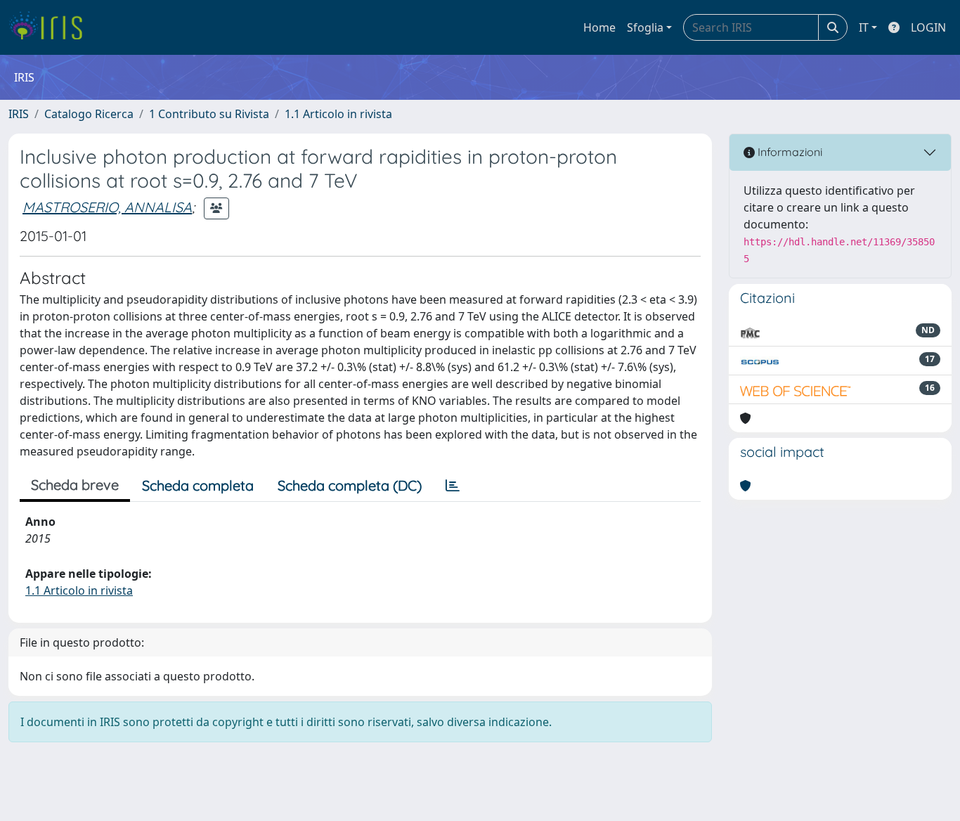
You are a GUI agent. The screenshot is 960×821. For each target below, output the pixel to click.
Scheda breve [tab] (75, 484)
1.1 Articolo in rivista (338, 114)
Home (599, 27)
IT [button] (864, 27)
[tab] (453, 485)
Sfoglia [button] (645, 27)
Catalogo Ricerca (89, 114)
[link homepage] (50, 27)
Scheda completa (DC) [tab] (350, 485)
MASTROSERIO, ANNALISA (107, 207)
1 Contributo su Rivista (209, 114)
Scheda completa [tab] (198, 485)
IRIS (18, 114)
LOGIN (928, 27)
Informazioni (788, 152)
